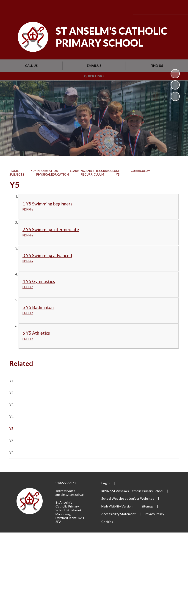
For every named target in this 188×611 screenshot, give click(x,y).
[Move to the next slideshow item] (175, 96)
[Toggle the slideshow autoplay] (175, 73)
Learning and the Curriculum (94, 171)
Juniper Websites (141, 498)
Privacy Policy (154, 514)
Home (14, 171)
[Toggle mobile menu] (178, 7)
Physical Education (52, 174)
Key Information (44, 171)
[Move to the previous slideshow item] (175, 85)
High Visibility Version (117, 506)
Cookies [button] (107, 522)
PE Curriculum (92, 174)
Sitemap (147, 506)
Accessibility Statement (118, 514)
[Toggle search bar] (164, 7)
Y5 (117, 174)
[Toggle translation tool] (151, 7)
